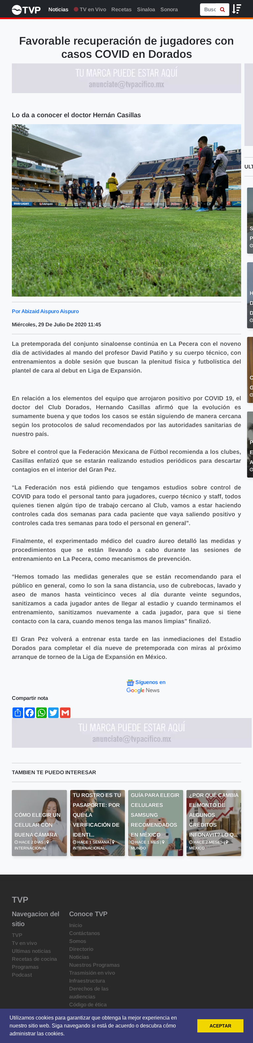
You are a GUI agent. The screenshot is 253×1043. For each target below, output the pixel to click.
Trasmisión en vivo (92, 973)
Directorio (81, 949)
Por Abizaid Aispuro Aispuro (45, 311)
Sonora (169, 9)
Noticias (58, 9)
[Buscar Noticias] (222, 9)
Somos (77, 941)
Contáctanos (84, 933)
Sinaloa (146, 9)
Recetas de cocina (34, 959)
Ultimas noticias (31, 951)
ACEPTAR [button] (220, 1025)
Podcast (22, 975)
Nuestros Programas (94, 965)
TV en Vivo (92, 9)
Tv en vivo (24, 943)
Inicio (75, 925)
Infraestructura (87, 981)
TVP (17, 935)
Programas (25, 967)
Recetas (121, 9)
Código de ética (88, 1004)
